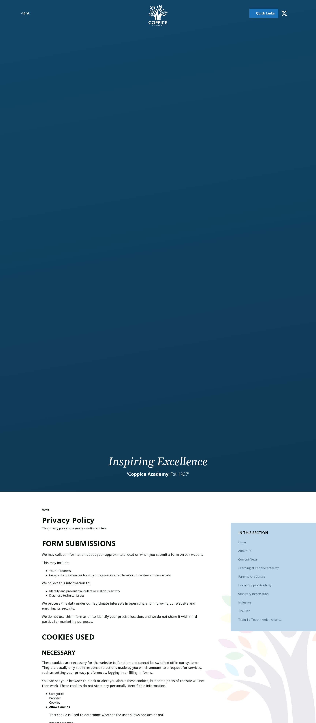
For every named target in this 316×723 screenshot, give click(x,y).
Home (46, 509)
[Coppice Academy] (158, 15)
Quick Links (265, 13)
